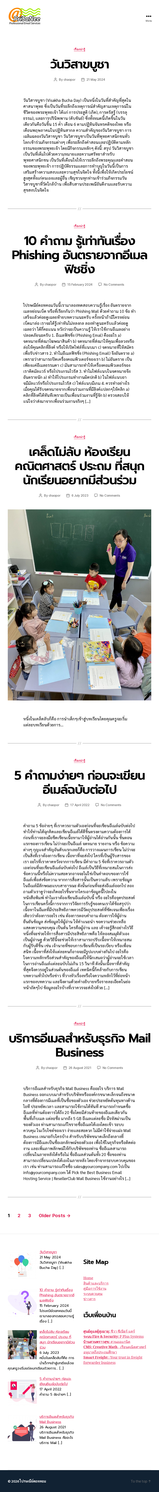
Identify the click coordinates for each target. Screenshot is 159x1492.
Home (88, 1278)
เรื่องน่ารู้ (79, 49)
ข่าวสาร (89, 1299)
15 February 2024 (79, 284)
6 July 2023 (80, 495)
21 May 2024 (95, 79)
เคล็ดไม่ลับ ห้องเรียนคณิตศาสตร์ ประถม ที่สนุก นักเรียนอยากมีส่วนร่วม (79, 465)
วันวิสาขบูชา (79, 64)
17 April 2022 (80, 805)
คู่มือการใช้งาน (94, 1288)
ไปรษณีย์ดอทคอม (33, 1481)
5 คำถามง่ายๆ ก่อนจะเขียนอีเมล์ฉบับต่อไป (79, 782)
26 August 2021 (80, 1068)
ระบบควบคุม (93, 1294)
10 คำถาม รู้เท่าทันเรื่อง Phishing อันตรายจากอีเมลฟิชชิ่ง (79, 255)
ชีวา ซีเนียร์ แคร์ (109, 1331)
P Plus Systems (113, 1336)
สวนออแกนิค (106, 1342)
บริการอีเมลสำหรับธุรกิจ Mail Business (79, 1045)
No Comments (114, 284)
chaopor (69, 79)
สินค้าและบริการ (96, 1283)
